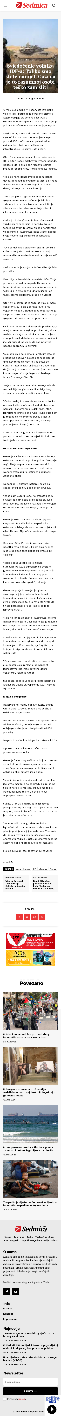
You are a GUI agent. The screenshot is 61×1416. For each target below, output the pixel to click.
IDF (34, 869)
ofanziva (43, 869)
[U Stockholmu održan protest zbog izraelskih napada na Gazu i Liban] (30, 1011)
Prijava (28, 1391)
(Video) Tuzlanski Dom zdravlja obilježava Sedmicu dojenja (15, 885)
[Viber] (42, 917)
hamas (26, 869)
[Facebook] (19, 917)
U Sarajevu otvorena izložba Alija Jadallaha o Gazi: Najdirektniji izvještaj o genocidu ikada (29, 1092)
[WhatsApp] (34, 917)
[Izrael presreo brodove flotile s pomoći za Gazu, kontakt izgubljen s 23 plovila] (30, 1124)
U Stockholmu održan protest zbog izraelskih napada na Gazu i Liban (26, 1036)
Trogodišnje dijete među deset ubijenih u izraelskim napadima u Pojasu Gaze (30, 1204)
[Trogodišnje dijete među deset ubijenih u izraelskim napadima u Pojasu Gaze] (30, 1179)
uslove (21, 1399)
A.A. (11, 862)
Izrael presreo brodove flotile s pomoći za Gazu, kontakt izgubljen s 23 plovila (28, 1149)
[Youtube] (15, 1291)
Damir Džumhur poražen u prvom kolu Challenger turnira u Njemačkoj (43, 885)
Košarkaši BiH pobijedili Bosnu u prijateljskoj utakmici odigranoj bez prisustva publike (30, 1347)
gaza (18, 869)
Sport (6, 1352)
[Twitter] (27, 917)
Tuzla (6, 1340)
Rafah (53, 869)
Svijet (30, 60)
